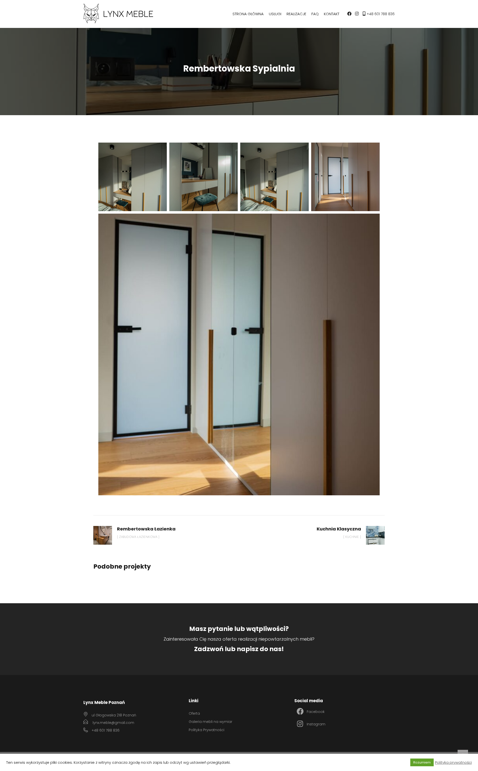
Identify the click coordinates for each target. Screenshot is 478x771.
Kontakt (331, 13)
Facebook (316, 711)
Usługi (275, 13)
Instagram (316, 724)
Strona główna (248, 13)
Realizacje (296, 13)
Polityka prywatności (453, 762)
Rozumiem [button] (422, 762)
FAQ (315, 13)
